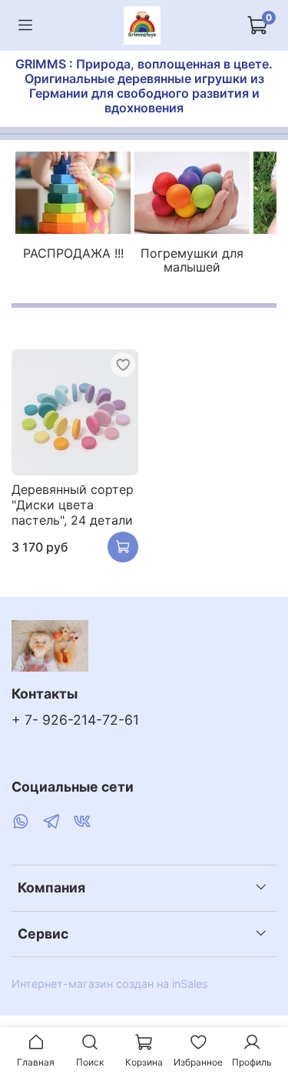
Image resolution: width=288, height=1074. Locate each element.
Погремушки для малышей (192, 260)
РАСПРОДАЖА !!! (73, 253)
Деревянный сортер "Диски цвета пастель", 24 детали (73, 505)
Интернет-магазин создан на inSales (110, 983)
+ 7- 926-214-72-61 (75, 720)
